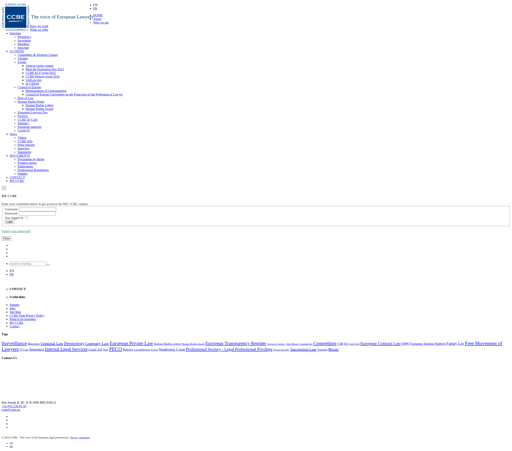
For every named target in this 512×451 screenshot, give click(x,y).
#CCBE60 (32, 83)
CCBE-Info (25, 141)
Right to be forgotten (23, 319)
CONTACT (17, 177)
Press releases (26, 145)
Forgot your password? (16, 231)
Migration (34, 343)
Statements (24, 152)
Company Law (97, 343)
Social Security (281, 349)
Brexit (333, 349)
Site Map (15, 312)
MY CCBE (17, 181)
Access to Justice (276, 343)
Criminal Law (52, 343)
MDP (105, 349)
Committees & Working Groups (38, 55)
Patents (128, 349)
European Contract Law (380, 343)
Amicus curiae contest (39, 65)
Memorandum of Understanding (46, 91)
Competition (324, 343)
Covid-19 (24, 130)
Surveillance (14, 343)
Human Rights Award (39, 109)
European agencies (29, 127)
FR (95, 8)
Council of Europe (29, 87)
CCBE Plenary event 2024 (42, 76)
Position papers (27, 163)
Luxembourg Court (146, 349)
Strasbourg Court (172, 349)
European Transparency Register (235, 343)
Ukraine (23, 58)
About (97, 19)
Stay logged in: (14, 218)
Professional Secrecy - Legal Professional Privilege (229, 349)
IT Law (24, 349)
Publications (25, 166)
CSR (340, 343)
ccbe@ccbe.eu (11, 409)
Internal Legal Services (66, 349)
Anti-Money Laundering (299, 343)
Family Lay (455, 343)
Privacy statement (80, 437)
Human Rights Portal (31, 101)
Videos (22, 137)
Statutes (22, 173)
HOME (98, 15)
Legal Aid (95, 349)
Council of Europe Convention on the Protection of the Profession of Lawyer (74, 94)
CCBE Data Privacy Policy (27, 315)
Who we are (101, 22)
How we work (39, 26)
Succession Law (303, 349)
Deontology (74, 343)
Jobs (12, 308)
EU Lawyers (352, 343)
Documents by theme (31, 159)
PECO (115, 349)
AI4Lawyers (34, 80)
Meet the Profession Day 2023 (45, 69)
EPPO (406, 344)
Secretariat (24, 40)
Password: (11, 213)
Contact (14, 326)
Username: (11, 209)
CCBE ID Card (27, 119)
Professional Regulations (33, 170)
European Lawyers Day (33, 112)
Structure (15, 33)
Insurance (36, 349)
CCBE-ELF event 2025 (41, 73)
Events (22, 62)
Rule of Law (26, 98)
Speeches (23, 148)
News (13, 134)
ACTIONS (17, 51)
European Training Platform (428, 343)
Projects (23, 116)
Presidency (24, 37)
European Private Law (131, 343)
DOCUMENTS (20, 155)
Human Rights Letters (39, 105)
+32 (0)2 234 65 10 (14, 406)
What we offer (39, 29)
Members (23, 44)
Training (322, 349)
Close (6, 238)
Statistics (23, 123)
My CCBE (16, 322)
